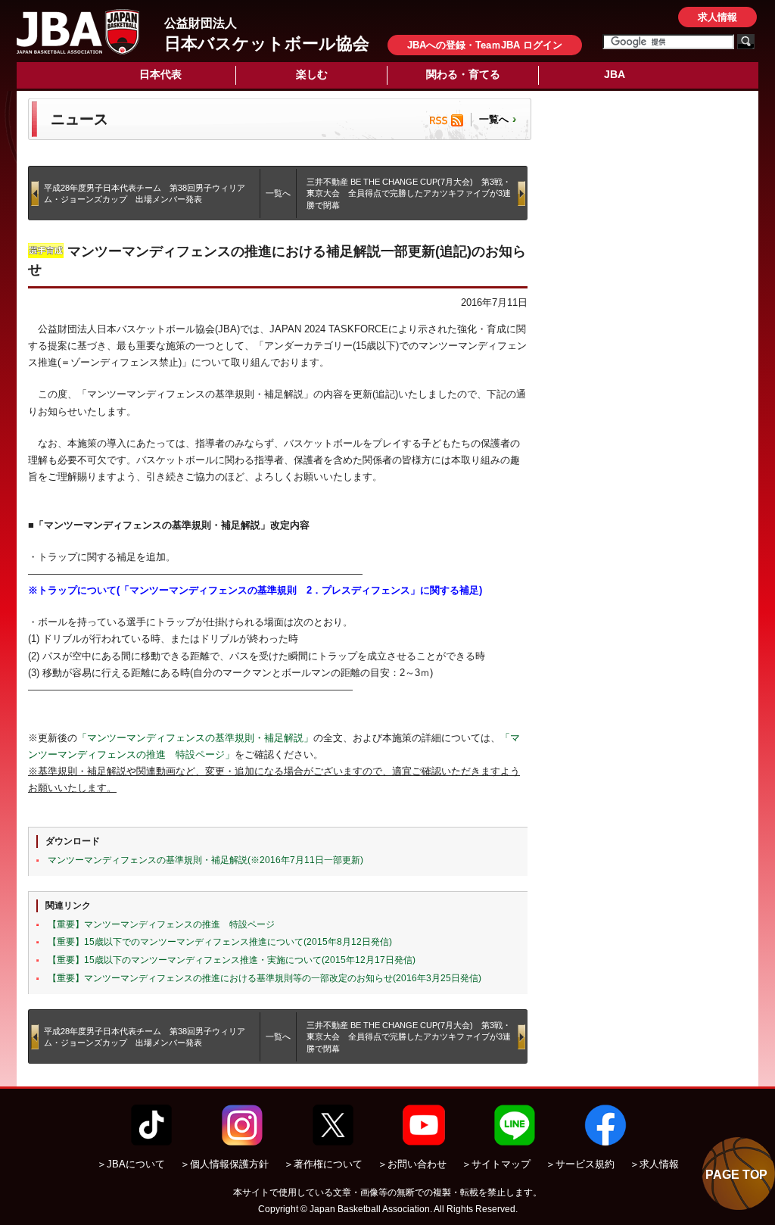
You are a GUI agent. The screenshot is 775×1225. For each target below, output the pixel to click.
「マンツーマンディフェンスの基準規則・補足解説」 (195, 737)
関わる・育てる (463, 74)
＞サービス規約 (580, 1164)
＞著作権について (323, 1164)
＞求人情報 (654, 1164)
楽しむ (312, 74)
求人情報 (717, 17)
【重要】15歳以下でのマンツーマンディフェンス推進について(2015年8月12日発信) (220, 942)
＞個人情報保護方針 (224, 1164)
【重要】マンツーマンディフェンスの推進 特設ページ (161, 924)
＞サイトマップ (496, 1164)
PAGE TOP (736, 1174)
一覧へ (494, 119)
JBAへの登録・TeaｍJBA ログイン (484, 45)
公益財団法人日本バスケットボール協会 (78, 32)
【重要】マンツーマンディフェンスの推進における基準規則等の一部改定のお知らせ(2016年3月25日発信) (264, 978)
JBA (614, 74)
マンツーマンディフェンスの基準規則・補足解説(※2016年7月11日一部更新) (205, 860)
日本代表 (160, 74)
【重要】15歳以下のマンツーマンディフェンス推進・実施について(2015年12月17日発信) (232, 960)
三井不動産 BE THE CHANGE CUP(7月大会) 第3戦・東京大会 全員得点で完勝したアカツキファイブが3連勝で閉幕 (409, 193)
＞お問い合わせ (412, 1164)
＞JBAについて (131, 1164)
